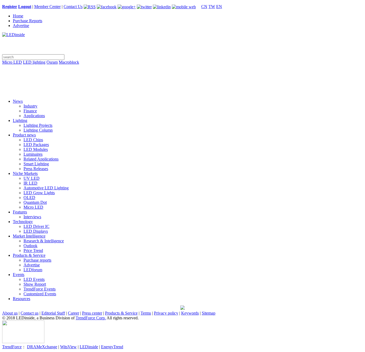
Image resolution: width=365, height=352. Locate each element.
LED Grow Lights (39, 192)
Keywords (190, 313)
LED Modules (36, 149)
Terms (146, 313)
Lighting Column (38, 130)
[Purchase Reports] (182, 68)
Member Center (47, 6)
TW (211, 6)
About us (10, 313)
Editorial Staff (53, 313)
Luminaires (33, 154)
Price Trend (33, 250)
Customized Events (40, 294)
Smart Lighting (36, 164)
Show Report (35, 284)
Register (9, 6)
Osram (52, 62)
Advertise (21, 25)
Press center (92, 313)
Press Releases (36, 168)
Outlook (30, 245)
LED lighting (34, 62)
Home (18, 16)
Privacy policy (166, 313)
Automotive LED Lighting (46, 188)
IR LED (30, 183)
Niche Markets (25, 173)
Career (73, 313)
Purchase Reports (27, 20)
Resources (21, 298)
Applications (34, 115)
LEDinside (89, 347)
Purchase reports (37, 260)
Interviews (32, 217)
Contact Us (73, 6)
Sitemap (208, 313)
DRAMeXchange (42, 347)
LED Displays (36, 231)
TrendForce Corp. (91, 318)
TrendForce (12, 347)
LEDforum (33, 269)
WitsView (68, 347)
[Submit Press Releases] (182, 83)
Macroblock (69, 62)
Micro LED (12, 62)
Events (18, 274)
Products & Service (29, 255)
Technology (23, 221)
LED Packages (36, 144)
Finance (30, 111)
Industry (30, 106)
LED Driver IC (36, 226)
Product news (24, 135)
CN (204, 6)
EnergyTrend (112, 347)
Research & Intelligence (44, 241)
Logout (24, 6)
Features (20, 212)
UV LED (32, 178)
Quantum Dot (35, 202)
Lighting (20, 120)
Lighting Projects (38, 125)
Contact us (29, 313)
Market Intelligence (29, 236)
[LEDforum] (182, 91)
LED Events (34, 279)
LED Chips (33, 139)
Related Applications (41, 159)
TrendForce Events (40, 289)
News (18, 101)
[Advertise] (182, 76)
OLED (29, 197)
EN (219, 6)
